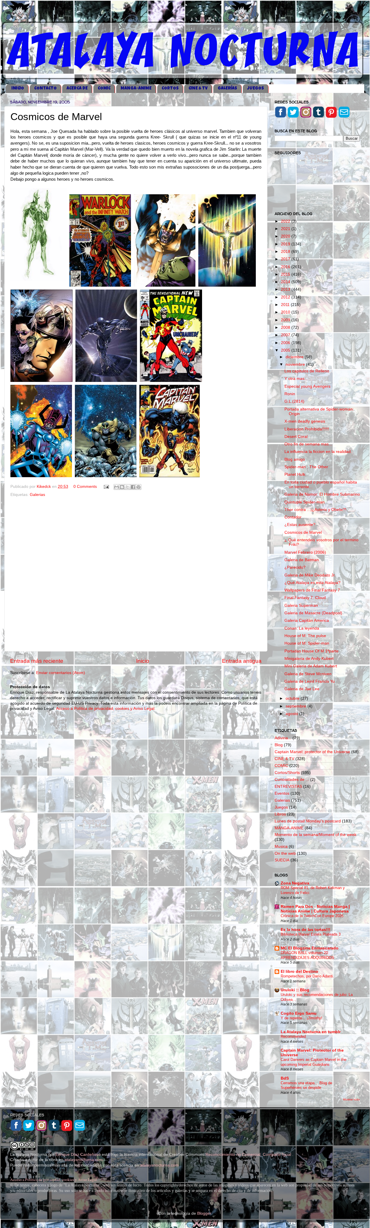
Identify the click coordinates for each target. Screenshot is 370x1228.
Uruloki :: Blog (295, 990)
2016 (286, 267)
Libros (280, 814)
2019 (286, 244)
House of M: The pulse (305, 636)
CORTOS (170, 88)
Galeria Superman (301, 605)
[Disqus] (135, 573)
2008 (286, 327)
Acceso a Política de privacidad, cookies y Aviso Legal (53, 1179)
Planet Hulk (294, 474)
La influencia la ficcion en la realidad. (318, 451)
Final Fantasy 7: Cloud (305, 598)
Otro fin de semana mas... (308, 444)
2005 (286, 350)
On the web (285, 853)
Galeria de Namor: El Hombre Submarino (322, 494)
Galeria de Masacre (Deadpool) (313, 613)
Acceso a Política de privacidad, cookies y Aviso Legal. (106, 708)
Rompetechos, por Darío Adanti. (307, 976)
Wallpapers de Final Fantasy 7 (312, 590)
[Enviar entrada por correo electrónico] (106, 486)
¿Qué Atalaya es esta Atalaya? (312, 583)
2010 (286, 312)
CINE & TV (198, 88)
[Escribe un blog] (122, 487)
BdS (285, 1078)
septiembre (296, 706)
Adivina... (283, 738)
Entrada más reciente (36, 661)
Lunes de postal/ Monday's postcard (308, 821)
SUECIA (282, 860)
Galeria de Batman (301, 560)
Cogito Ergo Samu (299, 1013)
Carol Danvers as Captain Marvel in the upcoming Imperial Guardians (313, 1062)
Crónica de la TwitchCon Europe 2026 (312, 916)
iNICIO (17, 88)
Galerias (37, 494)
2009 (286, 320)
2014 (286, 282)
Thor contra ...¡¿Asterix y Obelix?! (315, 509)
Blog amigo (294, 459)
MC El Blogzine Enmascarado (309, 948)
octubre (293, 698)
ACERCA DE (77, 88)
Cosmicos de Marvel (303, 532)
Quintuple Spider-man (304, 502)
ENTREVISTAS (288, 786)
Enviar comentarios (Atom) (60, 673)
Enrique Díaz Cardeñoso (78, 1154)
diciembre (295, 357)
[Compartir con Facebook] (133, 487)
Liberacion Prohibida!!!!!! (306, 429)
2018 (286, 251)
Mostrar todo (351, 1099)
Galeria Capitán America (306, 620)
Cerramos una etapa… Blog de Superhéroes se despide (306, 1085)
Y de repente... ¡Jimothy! (301, 1018)
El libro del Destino (299, 971)
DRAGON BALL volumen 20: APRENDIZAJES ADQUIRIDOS (307, 955)
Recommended (293, 1036)
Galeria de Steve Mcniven (308, 674)
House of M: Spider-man (306, 643)
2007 (286, 335)
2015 (286, 274)
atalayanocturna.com (83, 1160)
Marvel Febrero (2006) (305, 552)
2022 (286, 221)
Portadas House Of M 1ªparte (311, 651)
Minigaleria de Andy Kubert (309, 658)
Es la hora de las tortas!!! (305, 929)
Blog (279, 745)
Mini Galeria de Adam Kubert (310, 666)
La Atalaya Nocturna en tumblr (311, 1032)
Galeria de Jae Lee (301, 689)
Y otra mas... (296, 378)
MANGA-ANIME (136, 88)
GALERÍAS (227, 88)
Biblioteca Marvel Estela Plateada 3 (311, 934)
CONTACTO (45, 88)
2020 (286, 236)
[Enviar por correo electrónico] (116, 487)
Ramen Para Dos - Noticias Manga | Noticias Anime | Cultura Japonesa (315, 908)
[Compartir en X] (127, 487)
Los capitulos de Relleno (306, 371)
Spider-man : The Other (306, 467)
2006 (286, 343)
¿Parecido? (295, 567)
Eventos (282, 793)
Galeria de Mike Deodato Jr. (310, 575)
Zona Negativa (295, 883)
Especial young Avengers (307, 386)
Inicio (142, 661)
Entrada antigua (242, 661)
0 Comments (85, 486)
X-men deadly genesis (304, 421)
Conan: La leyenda (301, 628)
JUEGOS (255, 88)
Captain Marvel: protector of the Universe (312, 752)
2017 (286, 259)
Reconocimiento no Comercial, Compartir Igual (249, 1154)
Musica (281, 846)
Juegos (281, 807)
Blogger (204, 1213)
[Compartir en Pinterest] (138, 487)
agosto (292, 714)
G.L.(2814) (294, 401)
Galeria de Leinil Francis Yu (309, 681)
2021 (286, 229)
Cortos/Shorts (287, 772)
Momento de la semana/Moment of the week (315, 835)
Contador (292, 517)
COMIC (104, 88)
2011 (286, 305)
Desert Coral (296, 436)
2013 (286, 289)
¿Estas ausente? (299, 524)
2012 (286, 297)
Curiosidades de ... (292, 779)
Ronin (289, 394)
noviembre (296, 364)
